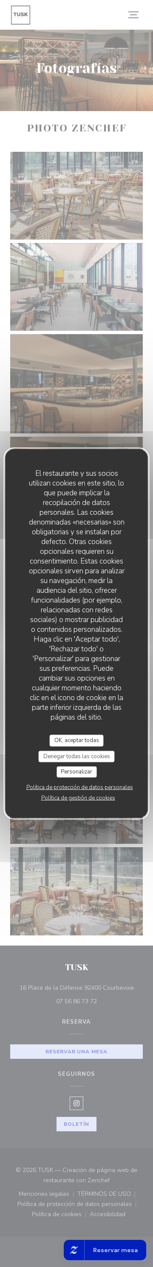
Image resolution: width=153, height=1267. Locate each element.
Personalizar (76, 772)
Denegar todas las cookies (76, 756)
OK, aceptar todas (76, 740)
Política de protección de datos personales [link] (79, 787)
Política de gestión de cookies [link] (78, 797)
